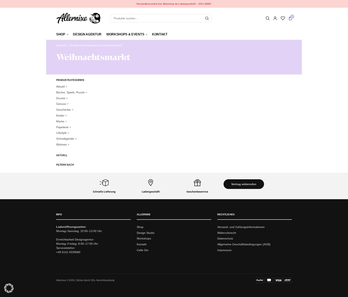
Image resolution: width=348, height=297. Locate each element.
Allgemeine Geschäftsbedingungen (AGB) (243, 244)
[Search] (207, 18)
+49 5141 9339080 (68, 252)
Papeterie (62, 127)
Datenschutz (225, 238)
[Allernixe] (78, 18)
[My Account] (275, 18)
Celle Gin (142, 250)
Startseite (61, 45)
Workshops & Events (125, 34)
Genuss (61, 103)
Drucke (60, 98)
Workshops (144, 238)
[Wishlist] (283, 18)
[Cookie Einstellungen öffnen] (9, 292)
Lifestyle (61, 132)
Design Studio (145, 232)
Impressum (224, 250)
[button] (244, 184)
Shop (60, 34)
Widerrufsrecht (226, 232)
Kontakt (160, 34)
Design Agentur (87, 34)
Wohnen (61, 144)
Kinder (60, 115)
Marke (60, 121)
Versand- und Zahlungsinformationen (241, 227)
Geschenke (63, 109)
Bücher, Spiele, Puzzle (70, 92)
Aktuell (60, 86)
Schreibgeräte (65, 138)
